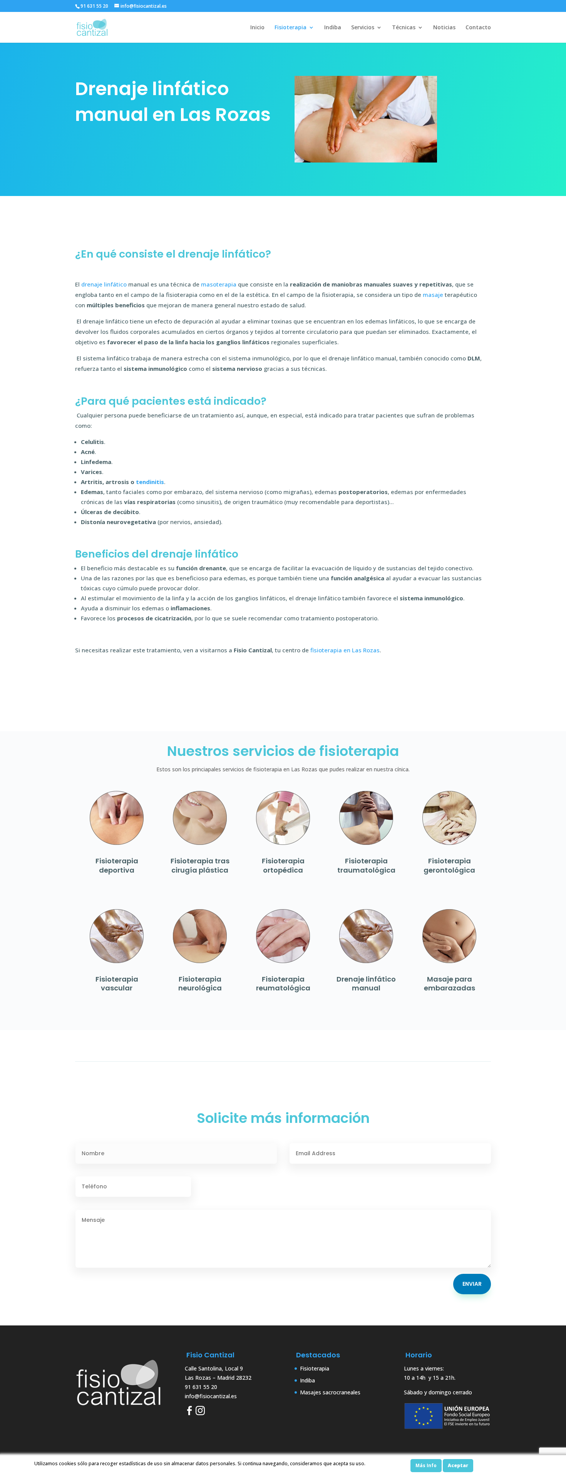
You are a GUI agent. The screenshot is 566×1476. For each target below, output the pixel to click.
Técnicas (403, 28)
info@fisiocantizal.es (211, 1396)
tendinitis (150, 482)
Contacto (478, 28)
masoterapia (218, 284)
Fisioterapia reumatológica (283, 983)
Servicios (362, 28)
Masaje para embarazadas (449, 983)
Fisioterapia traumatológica (366, 865)
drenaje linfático (104, 284)
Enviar (472, 1284)
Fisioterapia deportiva (116, 865)
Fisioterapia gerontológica (449, 865)
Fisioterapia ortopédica (283, 865)
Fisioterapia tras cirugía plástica (200, 865)
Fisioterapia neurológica (200, 983)
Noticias (444, 28)
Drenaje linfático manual (366, 983)
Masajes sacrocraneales (330, 1392)
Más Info (426, 1465)
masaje (433, 294)
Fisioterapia (290, 28)
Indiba (332, 28)
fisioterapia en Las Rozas (345, 650)
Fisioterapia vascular (116, 983)
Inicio (257, 28)
